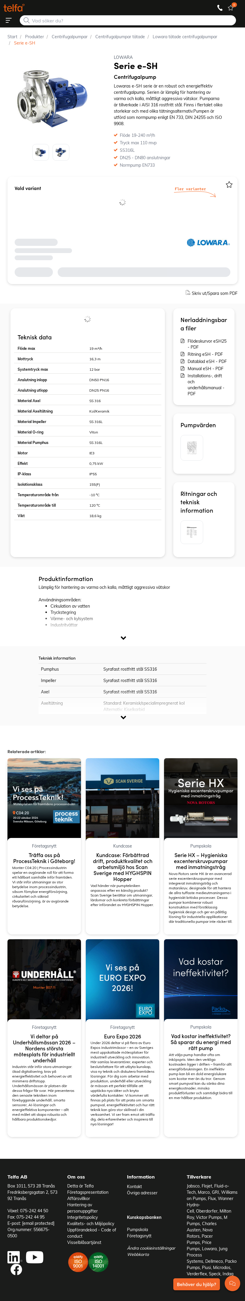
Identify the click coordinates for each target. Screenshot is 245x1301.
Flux (212, 1198)
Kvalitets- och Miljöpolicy (90, 1223)
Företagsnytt (139, 1236)
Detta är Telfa (80, 1186)
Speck (214, 1274)
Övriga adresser (142, 1193)
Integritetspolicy (82, 1217)
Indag (228, 1274)
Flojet (207, 1186)
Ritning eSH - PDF (205, 354)
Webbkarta (138, 1254)
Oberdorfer (207, 1211)
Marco (204, 1192)
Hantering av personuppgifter (82, 1208)
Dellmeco (214, 1261)
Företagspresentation (87, 1192)
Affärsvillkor (78, 1198)
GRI (215, 1192)
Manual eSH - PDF (205, 368)
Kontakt (134, 1186)
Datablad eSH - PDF (207, 361)
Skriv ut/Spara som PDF (215, 293)
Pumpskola (137, 1229)
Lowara (209, 1248)
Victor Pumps (209, 1217)
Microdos (221, 1267)
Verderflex (197, 1274)
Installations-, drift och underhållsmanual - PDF (206, 384)
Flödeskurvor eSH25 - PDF (207, 344)
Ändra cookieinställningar (151, 1248)
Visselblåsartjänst (84, 1242)
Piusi (206, 1267)
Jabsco (193, 1186)
